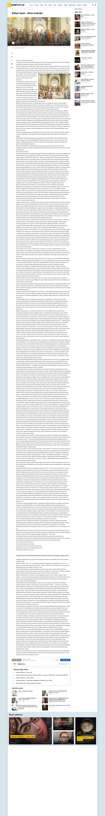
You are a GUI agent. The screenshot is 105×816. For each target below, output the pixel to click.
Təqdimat (60, 5)
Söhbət (66, 5)
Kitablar (85, 5)
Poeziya (36, 5)
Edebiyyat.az (16, 9)
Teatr (54, 5)
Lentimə (57, 660)
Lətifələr (79, 5)
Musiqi (50, 5)
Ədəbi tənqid (72, 5)
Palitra (41, 5)
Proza (31, 5)
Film (46, 5)
